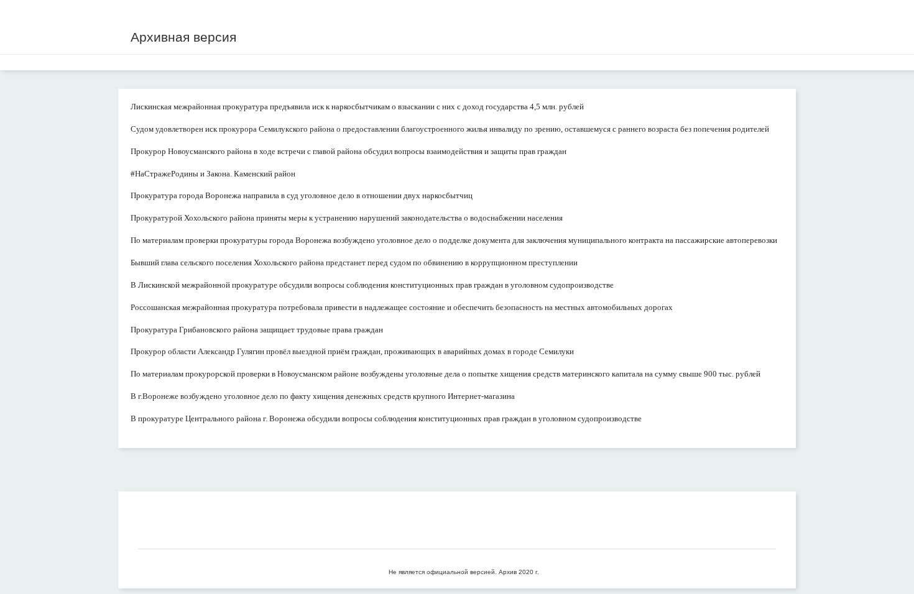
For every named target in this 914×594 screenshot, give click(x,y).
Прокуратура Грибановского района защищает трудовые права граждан (257, 329)
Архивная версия (183, 37)
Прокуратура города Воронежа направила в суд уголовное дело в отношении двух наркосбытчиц (302, 195)
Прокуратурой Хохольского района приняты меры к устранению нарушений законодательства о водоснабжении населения (347, 217)
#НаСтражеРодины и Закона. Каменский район (213, 173)
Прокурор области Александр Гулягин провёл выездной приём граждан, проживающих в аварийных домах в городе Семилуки (352, 351)
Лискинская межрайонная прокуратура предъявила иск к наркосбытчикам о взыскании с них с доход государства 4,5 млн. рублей (357, 106)
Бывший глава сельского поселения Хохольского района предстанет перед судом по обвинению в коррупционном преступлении (354, 262)
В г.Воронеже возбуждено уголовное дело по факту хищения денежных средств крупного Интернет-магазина (323, 396)
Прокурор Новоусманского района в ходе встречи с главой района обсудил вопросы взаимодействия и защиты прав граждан (348, 151)
